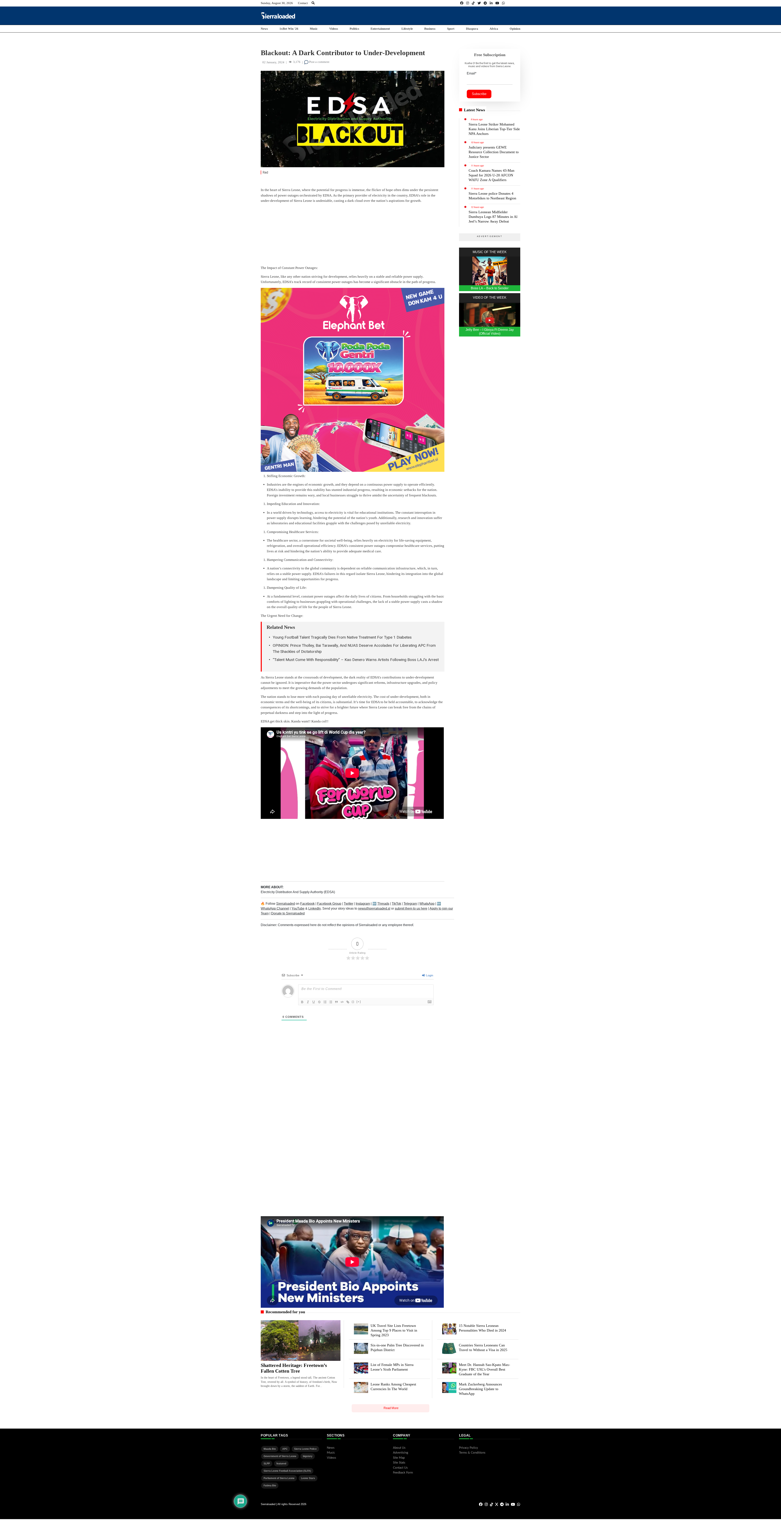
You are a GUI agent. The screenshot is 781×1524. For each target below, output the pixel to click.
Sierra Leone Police (305, 1449)
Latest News (474, 110)
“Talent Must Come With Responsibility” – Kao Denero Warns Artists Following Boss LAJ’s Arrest (356, 659)
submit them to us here (411, 908)
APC (285, 1449)
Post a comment (318, 61)
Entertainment (380, 28)
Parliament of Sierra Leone (279, 1478)
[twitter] (479, 3)
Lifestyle (407, 28)
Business (429, 28)
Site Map (399, 1457)
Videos (333, 28)
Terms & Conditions (472, 1452)
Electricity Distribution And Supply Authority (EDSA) (298, 892)
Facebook (307, 903)
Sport (450, 28)
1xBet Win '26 (288, 28)
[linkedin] (491, 3)
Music (314, 28)
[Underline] (313, 1002)
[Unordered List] (331, 1002)
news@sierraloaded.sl (374, 908)
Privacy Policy (468, 1447)
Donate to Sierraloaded (288, 913)
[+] (359, 1001)
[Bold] (302, 1002)
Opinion (515, 28)
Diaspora (472, 28)
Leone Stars (308, 1478)
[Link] (348, 1002)
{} (353, 1001)
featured (281, 1463)
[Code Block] (342, 1002)
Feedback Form (403, 1472)
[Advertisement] (446, 15)
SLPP (267, 1463)
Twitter (348, 903)
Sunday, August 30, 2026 (277, 3)
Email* (471, 73)
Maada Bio (270, 1449)
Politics (354, 28)
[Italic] (308, 1002)
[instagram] (467, 3)
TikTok (396, 903)
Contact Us (400, 1467)
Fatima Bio (270, 1485)
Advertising (400, 1452)
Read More (391, 1408)
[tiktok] (473, 3)
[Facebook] (461, 3)
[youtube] (497, 3)
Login (429, 975)
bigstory (307, 1456)
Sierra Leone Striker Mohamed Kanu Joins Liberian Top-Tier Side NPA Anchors (494, 129)
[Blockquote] (336, 1002)
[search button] (313, 3)
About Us (399, 1447)
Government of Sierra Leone (280, 1456)
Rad (265, 172)
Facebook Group (329, 903)
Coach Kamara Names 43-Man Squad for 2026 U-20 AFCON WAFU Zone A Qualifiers (491, 175)
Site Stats (399, 1462)
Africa (494, 28)
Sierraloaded (285, 903)
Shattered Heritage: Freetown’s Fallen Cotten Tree (294, 1368)
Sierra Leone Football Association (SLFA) (287, 1470)
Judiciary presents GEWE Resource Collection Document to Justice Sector (494, 152)
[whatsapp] (503, 3)
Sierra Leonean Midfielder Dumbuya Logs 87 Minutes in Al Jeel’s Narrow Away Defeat (493, 216)
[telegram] (485, 3)
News (264, 28)
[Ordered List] (325, 1002)
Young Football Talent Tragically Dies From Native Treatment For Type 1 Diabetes (342, 637)
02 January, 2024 (273, 62)
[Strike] (319, 1002)
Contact (303, 3)
